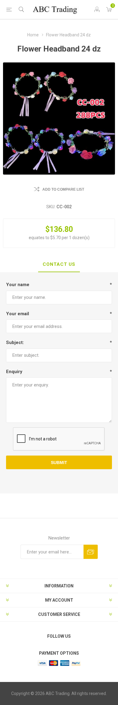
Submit (59, 462)
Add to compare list (63, 189)
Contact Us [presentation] (59, 264)
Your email (17, 313)
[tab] (59, 264)
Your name (17, 284)
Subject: (15, 342)
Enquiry (14, 371)
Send (91, 552)
